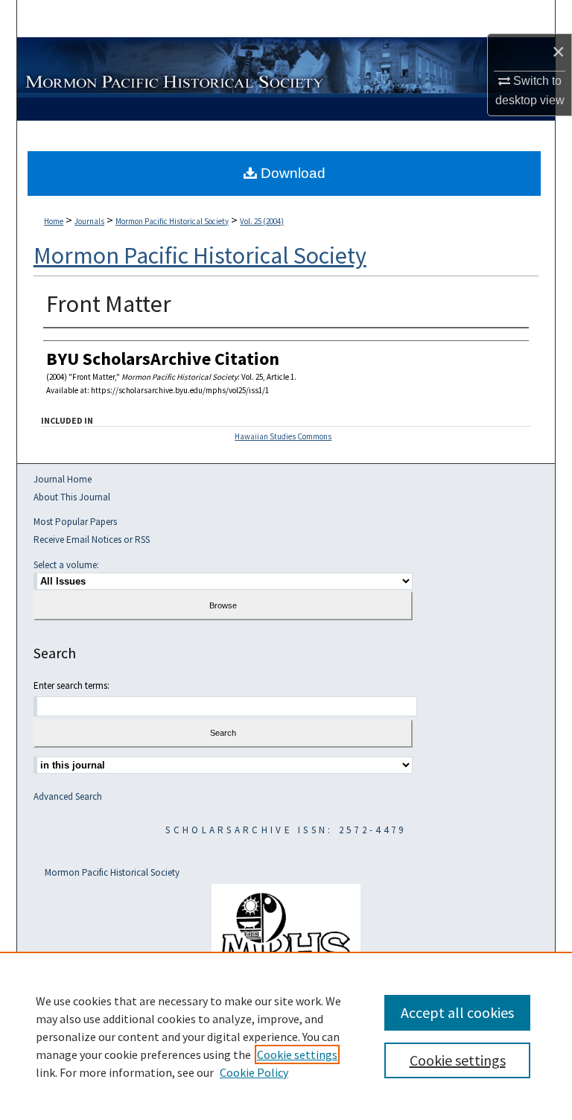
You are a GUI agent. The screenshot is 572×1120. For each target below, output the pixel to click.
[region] (286, 1036)
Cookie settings (297, 1054)
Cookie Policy (254, 1072)
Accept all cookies (457, 1012)
